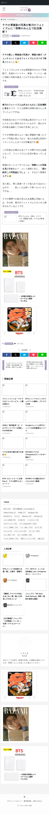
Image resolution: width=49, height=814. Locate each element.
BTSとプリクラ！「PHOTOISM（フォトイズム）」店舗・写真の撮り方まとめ (31, 93)
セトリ (38, 527)
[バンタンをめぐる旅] (24, 9)
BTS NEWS (15, 35)
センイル (8, 531)
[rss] (24, 797)
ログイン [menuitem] (4, 3)
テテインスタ (20, 531)
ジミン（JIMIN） (11, 527)
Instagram (33, 512)
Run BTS (8, 516)
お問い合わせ (37, 801)
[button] (6, 43)
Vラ (17, 516)
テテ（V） (20, 343)
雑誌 (41, 538)
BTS (7, 509)
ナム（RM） (9, 535)
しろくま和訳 (9, 520)
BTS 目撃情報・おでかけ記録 (23, 509)
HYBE (22, 512)
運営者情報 (27, 801)
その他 (21, 520)
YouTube (38, 516)
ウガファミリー (10, 524)
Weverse (26, 516)
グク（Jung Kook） (27, 524)
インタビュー (32, 520)
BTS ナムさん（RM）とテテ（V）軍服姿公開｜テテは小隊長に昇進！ (31, 218)
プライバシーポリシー (14, 801)
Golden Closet (10, 512)
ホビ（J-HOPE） (25, 535)
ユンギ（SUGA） (11, 538)
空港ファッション (28, 538)
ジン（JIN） (26, 527)
